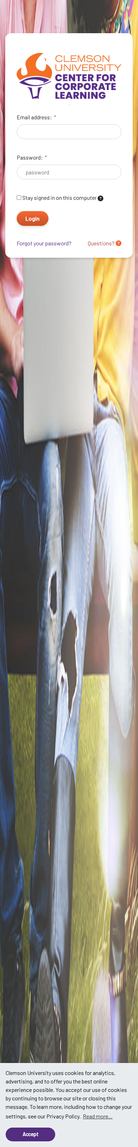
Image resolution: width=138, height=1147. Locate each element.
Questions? (102, 243)
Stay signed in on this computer (59, 197)
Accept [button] (31, 1134)
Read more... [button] (98, 1116)
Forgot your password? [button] (44, 243)
